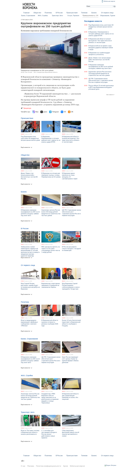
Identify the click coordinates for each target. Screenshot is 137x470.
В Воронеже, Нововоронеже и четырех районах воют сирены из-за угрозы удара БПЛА (50, 139)
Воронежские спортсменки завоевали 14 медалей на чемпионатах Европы (50, 285)
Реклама (30, 466)
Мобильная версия (109, 1)
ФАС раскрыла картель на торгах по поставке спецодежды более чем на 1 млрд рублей (50, 249)
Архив (65, 466)
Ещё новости (25, 147)
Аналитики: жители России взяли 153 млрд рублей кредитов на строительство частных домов (50, 212)
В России (59, 13)
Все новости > (111, 94)
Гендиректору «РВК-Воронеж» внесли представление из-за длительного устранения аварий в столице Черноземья (49, 398)
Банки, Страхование (28, 15)
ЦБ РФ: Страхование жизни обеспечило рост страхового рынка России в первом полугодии (71, 212)
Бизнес (94, 13)
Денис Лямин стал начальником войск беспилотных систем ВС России (29, 176)
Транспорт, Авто (57, 15)
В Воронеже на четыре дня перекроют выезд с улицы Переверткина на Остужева (50, 175)
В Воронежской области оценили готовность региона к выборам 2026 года (49, 323)
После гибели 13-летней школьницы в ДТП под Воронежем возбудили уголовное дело (101, 87)
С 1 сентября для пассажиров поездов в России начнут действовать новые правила (49, 434)
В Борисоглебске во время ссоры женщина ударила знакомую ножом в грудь (100, 47)
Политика (48, 13)
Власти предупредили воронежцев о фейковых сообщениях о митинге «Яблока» (29, 323)
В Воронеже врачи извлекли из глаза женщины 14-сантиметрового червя (69, 176)
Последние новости (93, 21)
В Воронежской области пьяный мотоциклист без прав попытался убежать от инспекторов (70, 139)
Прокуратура (27, 108)
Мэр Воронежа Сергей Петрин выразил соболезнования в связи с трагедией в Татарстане (71, 286)
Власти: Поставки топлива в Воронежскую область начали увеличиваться (30, 432)
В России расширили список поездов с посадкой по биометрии (71, 248)
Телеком (84, 13)
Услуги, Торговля (73, 15)
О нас (23, 466)
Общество (37, 13)
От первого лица (107, 13)
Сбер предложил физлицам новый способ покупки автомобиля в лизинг (70, 433)
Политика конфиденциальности (48, 466)
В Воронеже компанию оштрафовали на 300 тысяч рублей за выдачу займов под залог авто (30, 212)
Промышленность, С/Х (90, 15)
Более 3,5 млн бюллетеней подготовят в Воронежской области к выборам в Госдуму (71, 323)
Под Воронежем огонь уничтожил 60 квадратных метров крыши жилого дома (30, 138)
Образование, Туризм (107, 15)
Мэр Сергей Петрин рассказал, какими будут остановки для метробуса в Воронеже (30, 286)
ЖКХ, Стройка (43, 15)
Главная (26, 13)
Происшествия (72, 13)
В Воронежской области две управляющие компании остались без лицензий (70, 396)
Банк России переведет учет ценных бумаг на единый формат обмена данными (70, 359)
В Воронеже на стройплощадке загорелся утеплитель (99, 53)
